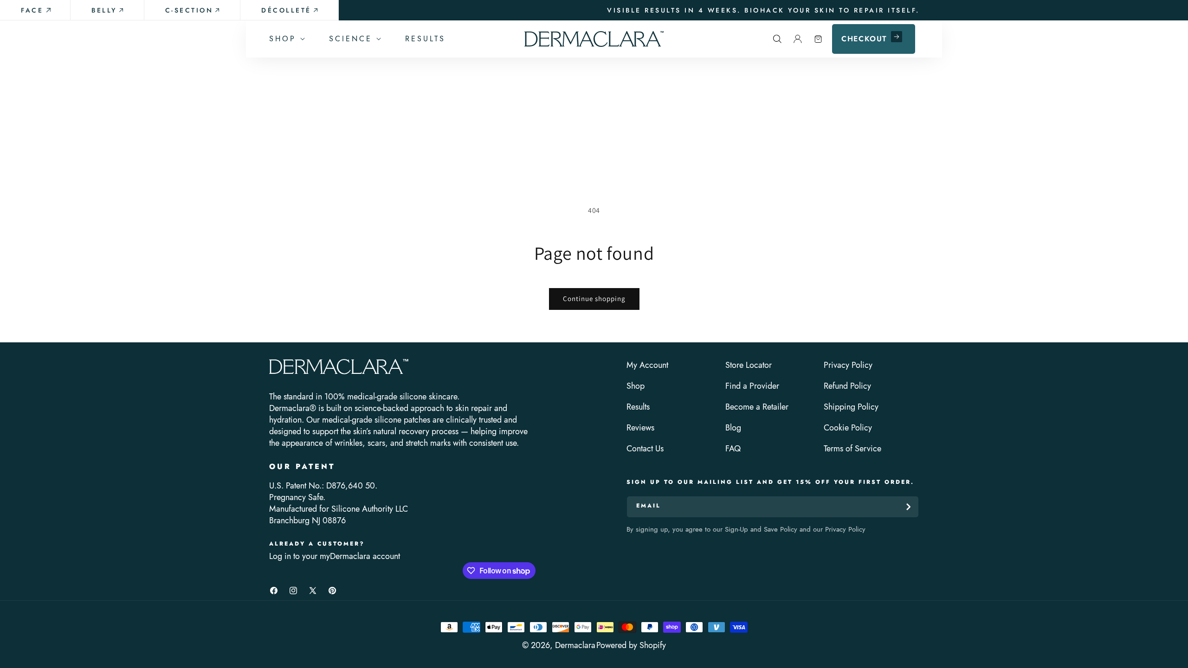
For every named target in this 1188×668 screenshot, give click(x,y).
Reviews (640, 428)
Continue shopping (594, 298)
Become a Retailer (756, 407)
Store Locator (748, 365)
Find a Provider (752, 386)
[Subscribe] (908, 507)
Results (638, 407)
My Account (647, 365)
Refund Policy (847, 386)
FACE (32, 10)
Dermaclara (575, 645)
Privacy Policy (848, 365)
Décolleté (286, 10)
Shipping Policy (851, 407)
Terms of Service (852, 449)
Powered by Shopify (631, 645)
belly (104, 10)
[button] (286, 39)
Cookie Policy (848, 428)
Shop (635, 386)
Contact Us (645, 449)
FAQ (733, 449)
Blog (733, 428)
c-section (189, 10)
